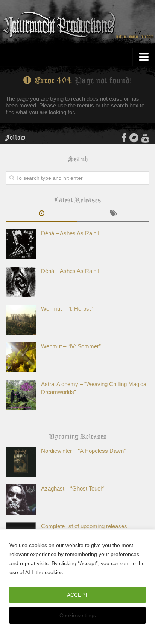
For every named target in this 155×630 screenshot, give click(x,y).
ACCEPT (77, 595)
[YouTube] (145, 137)
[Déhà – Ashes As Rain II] (21, 244)
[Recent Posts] (42, 214)
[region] (77, 579)
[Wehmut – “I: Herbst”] (21, 320)
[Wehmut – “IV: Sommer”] (21, 357)
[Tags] (113, 214)
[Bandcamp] (133, 137)
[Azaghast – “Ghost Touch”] (21, 499)
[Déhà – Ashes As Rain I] (21, 282)
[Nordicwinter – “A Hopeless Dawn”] (21, 462)
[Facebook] (123, 137)
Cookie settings (77, 615)
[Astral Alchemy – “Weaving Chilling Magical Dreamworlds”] (21, 395)
